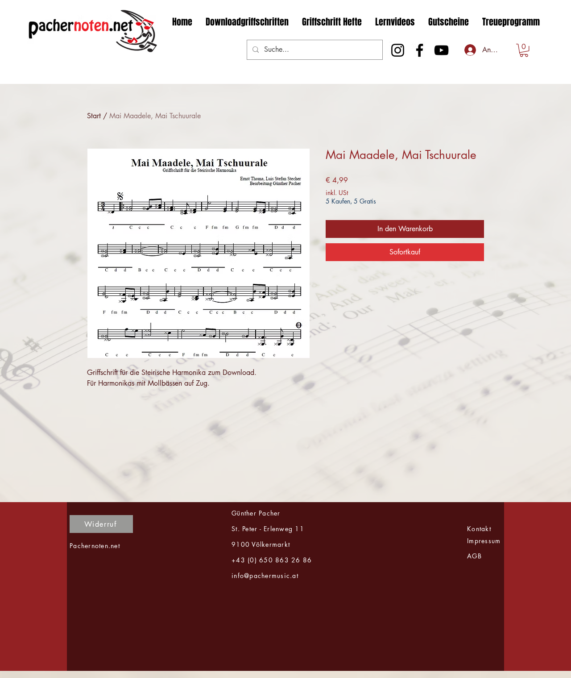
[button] (524, 50)
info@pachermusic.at (265, 575)
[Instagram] (397, 50)
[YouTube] (441, 50)
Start (94, 116)
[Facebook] (419, 50)
